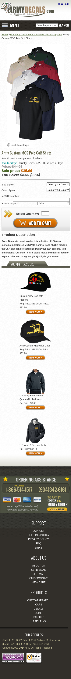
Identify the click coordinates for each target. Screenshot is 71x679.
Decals (39, 608)
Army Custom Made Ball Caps (35, 345)
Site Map (38, 574)
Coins (38, 613)
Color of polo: (9, 190)
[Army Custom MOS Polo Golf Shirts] (35, 139)
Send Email (38, 569)
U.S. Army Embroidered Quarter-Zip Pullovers (32, 397)
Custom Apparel (38, 600)
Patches (38, 617)
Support (38, 530)
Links (38, 547)
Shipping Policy (38, 535)
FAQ (38, 543)
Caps (38, 604)
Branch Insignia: (10, 203)
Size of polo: (8, 184)
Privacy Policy (38, 539)
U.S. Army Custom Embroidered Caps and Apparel (36, 34)
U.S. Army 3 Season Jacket (33, 445)
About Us (38, 565)
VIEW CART (63, 4)
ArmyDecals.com (28, 9)
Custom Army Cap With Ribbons (31, 298)
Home (5, 34)
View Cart (38, 582)
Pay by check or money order (58, 503)
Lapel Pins (38, 621)
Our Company (38, 578)
